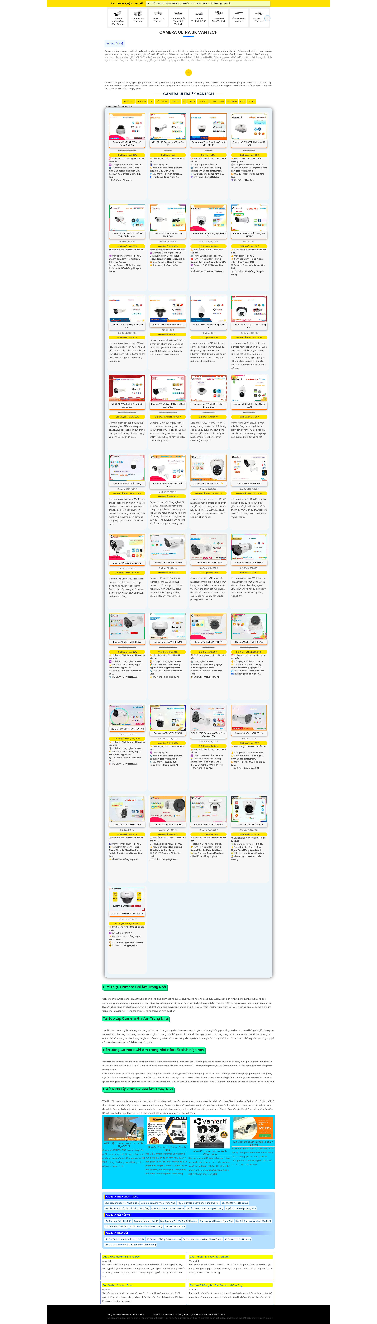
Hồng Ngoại (162, 101)
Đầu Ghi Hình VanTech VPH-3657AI (127, 729)
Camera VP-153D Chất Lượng (127, 563)
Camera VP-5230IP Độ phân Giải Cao (127, 326)
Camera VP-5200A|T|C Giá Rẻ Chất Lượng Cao (168, 405)
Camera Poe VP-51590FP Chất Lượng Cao (208, 405)
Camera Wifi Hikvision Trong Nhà (216, 1221)
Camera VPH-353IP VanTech (249, 824)
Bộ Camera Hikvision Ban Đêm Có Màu (202, 1239)
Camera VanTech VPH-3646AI (168, 562)
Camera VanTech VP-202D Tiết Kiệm (167, 485)
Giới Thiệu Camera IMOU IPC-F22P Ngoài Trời (123, 1145)
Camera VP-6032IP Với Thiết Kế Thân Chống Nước (127, 234)
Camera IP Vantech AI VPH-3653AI (127, 914)
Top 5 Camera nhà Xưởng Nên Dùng (204, 1208)
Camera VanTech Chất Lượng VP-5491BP (249, 234)
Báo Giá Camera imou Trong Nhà (158, 1202)
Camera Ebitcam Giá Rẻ (145, 1221)
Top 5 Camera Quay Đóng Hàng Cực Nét (198, 1202)
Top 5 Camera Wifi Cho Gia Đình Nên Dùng (127, 1208)
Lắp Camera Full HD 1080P (118, 1221)
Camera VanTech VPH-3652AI (208, 642)
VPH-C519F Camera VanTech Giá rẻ (168, 143)
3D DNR (251, 101)
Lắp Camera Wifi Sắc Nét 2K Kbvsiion (178, 1221)
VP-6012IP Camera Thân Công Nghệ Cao (167, 234)
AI (184, 101)
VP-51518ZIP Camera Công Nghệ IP (208, 326)
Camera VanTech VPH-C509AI (168, 824)
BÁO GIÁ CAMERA (155, 3)
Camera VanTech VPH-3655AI (127, 642)
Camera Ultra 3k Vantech (188, 32)
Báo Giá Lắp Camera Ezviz (117, 1285)
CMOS (192, 101)
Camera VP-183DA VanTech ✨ (208, 483)
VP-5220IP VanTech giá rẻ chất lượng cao (127, 405)
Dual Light (141, 101)
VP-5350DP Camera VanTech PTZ (168, 324)
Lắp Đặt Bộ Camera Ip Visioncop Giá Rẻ (124, 1239)
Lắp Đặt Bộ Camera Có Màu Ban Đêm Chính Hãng (130, 1244)
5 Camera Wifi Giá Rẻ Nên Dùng (146, 1226)
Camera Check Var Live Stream (167, 1208)
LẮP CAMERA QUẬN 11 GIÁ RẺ (126, 3)
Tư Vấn (227, 3)
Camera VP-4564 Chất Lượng (127, 483)
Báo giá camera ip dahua (235, 1202)
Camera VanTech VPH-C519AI (249, 733)
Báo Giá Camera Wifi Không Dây (121, 1256)
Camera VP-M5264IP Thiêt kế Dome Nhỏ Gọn (127, 143)
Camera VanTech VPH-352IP (208, 562)
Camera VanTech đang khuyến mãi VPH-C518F (208, 143)
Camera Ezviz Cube (175, 1226)
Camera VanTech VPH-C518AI (127, 824)
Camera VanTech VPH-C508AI (208, 824)
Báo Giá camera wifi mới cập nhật (253, 1221)
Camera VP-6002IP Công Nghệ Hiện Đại (208, 234)
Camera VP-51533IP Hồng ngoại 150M (249, 405)
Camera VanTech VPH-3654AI (168, 642)
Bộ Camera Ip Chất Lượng (238, 1239)
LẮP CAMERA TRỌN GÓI (177, 3)
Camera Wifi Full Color (116, 1226)
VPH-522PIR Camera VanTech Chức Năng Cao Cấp (208, 734)
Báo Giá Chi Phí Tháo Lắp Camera (209, 1256)
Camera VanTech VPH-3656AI (249, 562)
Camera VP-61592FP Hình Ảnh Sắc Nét (249, 143)
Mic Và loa (128, 101)
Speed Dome (217, 101)
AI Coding (232, 101)
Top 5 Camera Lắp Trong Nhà (241, 1208)
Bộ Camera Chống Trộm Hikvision (164, 1239)
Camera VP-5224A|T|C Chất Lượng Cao (249, 326)
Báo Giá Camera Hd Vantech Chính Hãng (210, 1153)
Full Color (175, 101)
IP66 (242, 101)
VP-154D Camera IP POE (249, 483)
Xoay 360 (202, 101)
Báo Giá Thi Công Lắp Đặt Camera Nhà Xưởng (216, 1285)
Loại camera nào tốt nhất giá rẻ (122, 1202)
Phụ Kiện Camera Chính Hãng (206, 3)
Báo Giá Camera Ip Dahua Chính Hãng (167, 1149)
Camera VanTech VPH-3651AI (249, 642)
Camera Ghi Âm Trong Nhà (119, 106)
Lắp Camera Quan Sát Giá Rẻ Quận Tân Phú (253, 1143)
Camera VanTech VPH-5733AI (168, 733)
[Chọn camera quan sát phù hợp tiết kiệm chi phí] (267, 18)
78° (151, 101)
